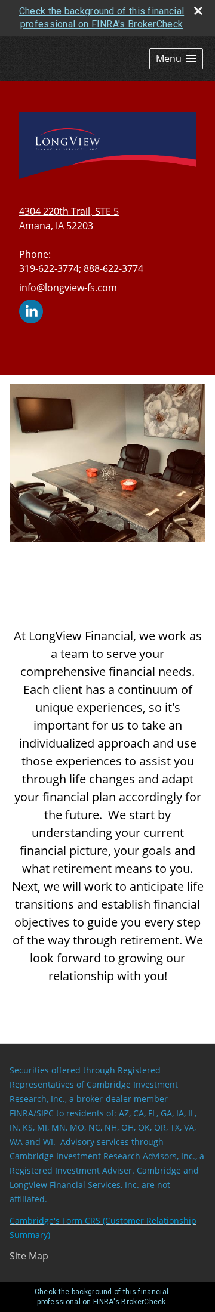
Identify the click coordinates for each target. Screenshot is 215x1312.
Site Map (29, 1255)
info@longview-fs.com (68, 287)
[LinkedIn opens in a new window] (31, 310)
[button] (176, 58)
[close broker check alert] (198, 11)
